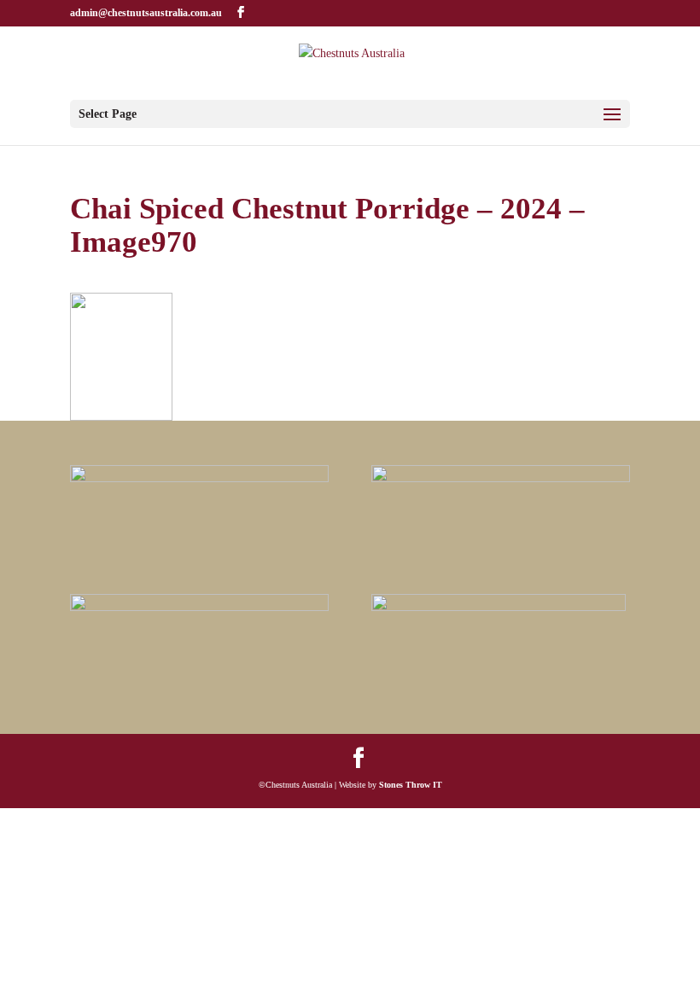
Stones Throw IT (410, 784)
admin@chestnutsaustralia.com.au (146, 13)
